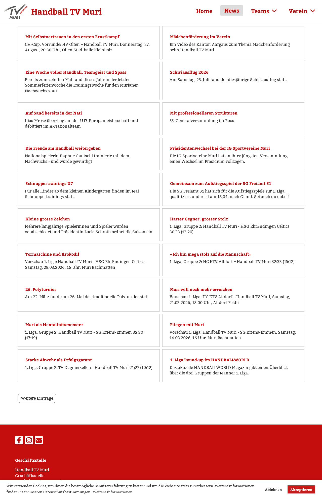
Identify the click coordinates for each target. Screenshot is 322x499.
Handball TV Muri (66, 11)
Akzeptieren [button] (301, 489)
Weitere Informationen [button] (112, 492)
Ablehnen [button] (273, 489)
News (231, 10)
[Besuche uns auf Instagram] (29, 441)
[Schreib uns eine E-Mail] (39, 441)
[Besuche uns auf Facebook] (19, 441)
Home (204, 11)
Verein (298, 11)
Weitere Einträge (37, 398)
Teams (260, 11)
